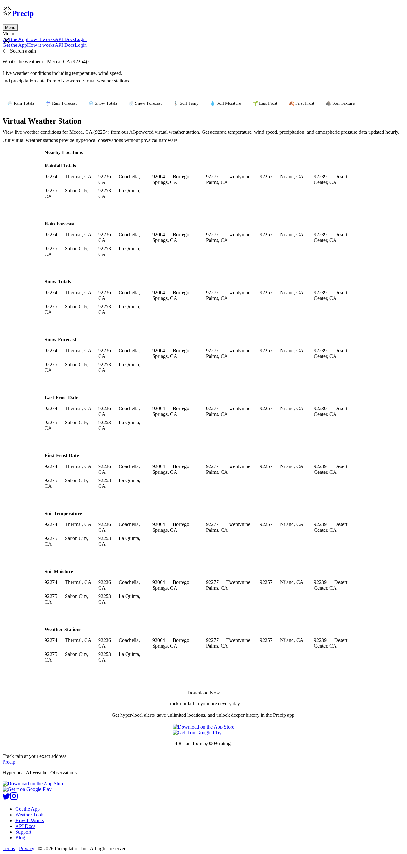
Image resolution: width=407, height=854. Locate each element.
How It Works (29, 820)
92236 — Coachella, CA (119, 179)
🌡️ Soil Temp (185, 103)
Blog (20, 837)
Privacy (26, 848)
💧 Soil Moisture (225, 103)
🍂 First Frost (301, 103)
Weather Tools (29, 814)
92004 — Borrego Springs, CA (170, 179)
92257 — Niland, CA (282, 176)
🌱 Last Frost (264, 103)
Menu (10, 27)
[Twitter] (6, 798)
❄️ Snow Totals (102, 103)
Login (81, 39)
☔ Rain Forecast (61, 103)
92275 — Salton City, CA (66, 193)
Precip (23, 13)
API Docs (65, 39)
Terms (9, 848)
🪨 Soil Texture (340, 103)
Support (23, 832)
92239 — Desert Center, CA (330, 179)
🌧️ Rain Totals (20, 103)
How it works (41, 39)
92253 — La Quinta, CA (119, 193)
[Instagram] (14, 798)
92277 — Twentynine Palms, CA (228, 179)
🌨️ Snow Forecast (145, 103)
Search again (23, 50)
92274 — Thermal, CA (68, 176)
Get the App (27, 809)
